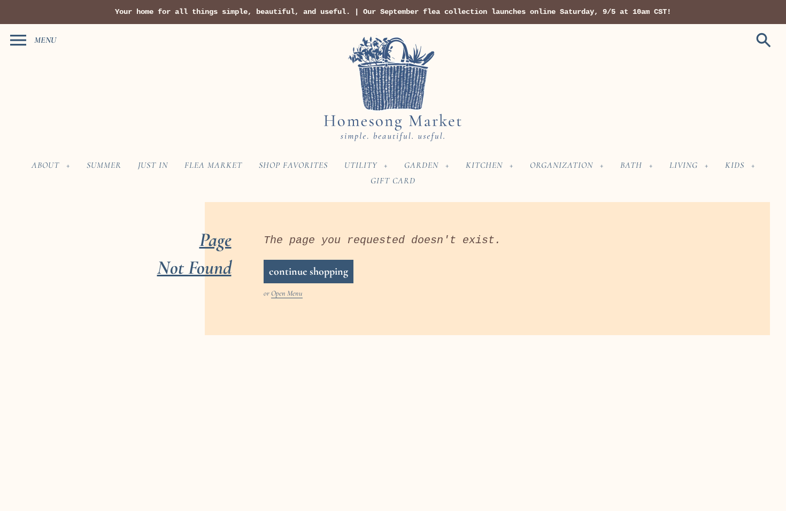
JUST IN (153, 165)
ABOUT (45, 165)
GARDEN (421, 165)
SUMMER (104, 165)
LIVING (683, 165)
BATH (631, 165)
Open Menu (287, 293)
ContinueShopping (308, 271)
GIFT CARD (393, 180)
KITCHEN (484, 165)
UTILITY (360, 165)
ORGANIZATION (561, 165)
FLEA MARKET (213, 165)
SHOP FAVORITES (293, 165)
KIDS (734, 165)
